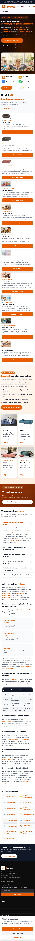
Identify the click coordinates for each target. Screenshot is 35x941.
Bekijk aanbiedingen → (12, 502)
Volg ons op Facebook (7, 881)
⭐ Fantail (17, 88)
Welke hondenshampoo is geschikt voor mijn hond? (15, 569)
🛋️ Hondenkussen (27, 88)
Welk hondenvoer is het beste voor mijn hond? (14, 555)
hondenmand (15, 540)
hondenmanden (16, 27)
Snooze (6, 623)
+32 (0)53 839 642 (6, 877)
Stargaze (7, 648)
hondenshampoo (25, 31)
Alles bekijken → (7, 108)
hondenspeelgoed (6, 31)
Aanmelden (17, 894)
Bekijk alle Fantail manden (11, 407)
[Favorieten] (33, 6)
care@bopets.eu (16, 877)
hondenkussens (6, 29)
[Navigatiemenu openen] (18, 6)
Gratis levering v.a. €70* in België (11, 1)
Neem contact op (9, 856)
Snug (11, 532)
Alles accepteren (17, 929)
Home (2, 11)
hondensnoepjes (14, 739)
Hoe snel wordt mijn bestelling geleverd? (13, 562)
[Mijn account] (29, 6)
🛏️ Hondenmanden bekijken (12, 40)
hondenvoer (22, 29)
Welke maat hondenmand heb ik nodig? (13, 523)
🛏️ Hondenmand (6, 88)
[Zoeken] (26, 6)
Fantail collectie (8, 46)
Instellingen (17, 937)
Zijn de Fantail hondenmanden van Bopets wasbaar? (14, 548)
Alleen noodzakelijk (17, 933)
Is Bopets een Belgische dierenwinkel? (16, 575)
